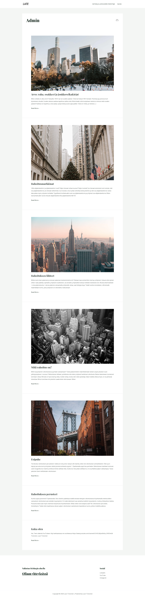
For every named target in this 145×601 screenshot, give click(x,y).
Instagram (103, 578)
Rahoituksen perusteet (44, 494)
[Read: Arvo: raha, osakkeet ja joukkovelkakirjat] (72, 63)
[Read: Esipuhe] (72, 428)
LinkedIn (102, 573)
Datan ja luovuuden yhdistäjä (103, 4)
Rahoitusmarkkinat (42, 183)
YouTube (103, 575)
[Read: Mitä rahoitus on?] (72, 336)
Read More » (35, 108)
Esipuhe (36, 459)
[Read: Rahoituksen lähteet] (72, 244)
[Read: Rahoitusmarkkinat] (72, 152)
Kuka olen (37, 529)
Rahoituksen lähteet (42, 275)
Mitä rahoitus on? (41, 367)
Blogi (119, 4)
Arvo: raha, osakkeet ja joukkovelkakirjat (55, 94)
